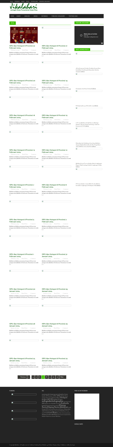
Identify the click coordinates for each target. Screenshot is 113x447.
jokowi (50, 403)
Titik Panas (58, 416)
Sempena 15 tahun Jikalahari (49, 415)
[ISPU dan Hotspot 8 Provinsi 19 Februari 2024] (56, 70)
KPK (47, 409)
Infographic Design (67, 401)
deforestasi (48, 398)
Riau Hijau (59, 413)
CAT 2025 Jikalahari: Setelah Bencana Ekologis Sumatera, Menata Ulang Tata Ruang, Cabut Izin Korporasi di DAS (87, 124)
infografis (46, 401)
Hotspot (63, 397)
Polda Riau (63, 411)
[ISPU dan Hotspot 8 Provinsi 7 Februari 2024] (24, 174)
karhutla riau (53, 405)
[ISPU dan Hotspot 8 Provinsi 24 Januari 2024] (24, 347)
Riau (55, 412)
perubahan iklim (56, 411)
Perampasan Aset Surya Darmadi (84, 89)
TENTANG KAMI (34, 1)
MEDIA (27, 1)
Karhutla (65, 403)
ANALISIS (27, 16)
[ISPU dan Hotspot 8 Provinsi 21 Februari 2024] (56, 35)
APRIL (54, 396)
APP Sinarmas (48, 396)
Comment (33, 50)
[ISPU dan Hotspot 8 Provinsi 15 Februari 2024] (56, 104)
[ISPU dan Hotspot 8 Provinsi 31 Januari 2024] (56, 243)
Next (62, 377)
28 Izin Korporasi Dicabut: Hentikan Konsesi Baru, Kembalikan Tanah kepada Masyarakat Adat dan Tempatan (88, 70)
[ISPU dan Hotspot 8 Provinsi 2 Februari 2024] (56, 209)
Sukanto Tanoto (45, 416)
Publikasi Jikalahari (58, 16)
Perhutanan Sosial (49, 411)
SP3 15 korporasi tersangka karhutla (63, 414)
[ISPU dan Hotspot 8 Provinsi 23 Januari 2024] (56, 347)
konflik (69, 407)
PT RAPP (46, 413)
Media (35, 16)
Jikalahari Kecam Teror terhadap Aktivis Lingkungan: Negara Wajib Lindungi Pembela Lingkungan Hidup (89, 164)
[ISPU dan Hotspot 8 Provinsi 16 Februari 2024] (24, 104)
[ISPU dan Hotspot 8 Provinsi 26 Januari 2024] (24, 313)
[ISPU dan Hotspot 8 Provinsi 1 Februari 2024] (24, 243)
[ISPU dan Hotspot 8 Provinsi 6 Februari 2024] (56, 174)
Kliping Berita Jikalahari (57, 407)
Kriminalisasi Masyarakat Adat (54, 409)
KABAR (22, 1)
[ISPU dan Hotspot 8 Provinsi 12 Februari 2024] (56, 139)
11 (57, 377)
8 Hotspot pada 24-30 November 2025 (85, 106)
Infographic (58, 401)
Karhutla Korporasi (46, 405)
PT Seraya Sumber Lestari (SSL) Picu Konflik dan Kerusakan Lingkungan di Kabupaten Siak (88, 184)
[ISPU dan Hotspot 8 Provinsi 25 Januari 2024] (56, 313)
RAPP (50, 413)
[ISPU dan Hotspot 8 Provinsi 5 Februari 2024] (24, 209)
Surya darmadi (52, 416)
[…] (10, 56)
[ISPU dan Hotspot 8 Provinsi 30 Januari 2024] (24, 278)
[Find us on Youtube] (99, 1)
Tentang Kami (73, 16)
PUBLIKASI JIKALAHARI (44, 1)
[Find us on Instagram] (102, 1)
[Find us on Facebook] (94, 1)
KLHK (57, 405)
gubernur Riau (55, 398)
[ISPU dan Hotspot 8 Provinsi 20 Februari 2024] (24, 70)
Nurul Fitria (25, 50)
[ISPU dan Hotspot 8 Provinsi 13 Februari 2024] (24, 139)
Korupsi (43, 409)
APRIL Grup (60, 396)
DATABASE (17, 1)
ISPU (43, 403)
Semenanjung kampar (66, 413)
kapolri (59, 403)
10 (53, 377)
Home (11, 1)
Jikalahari (47, 403)
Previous (23, 377)
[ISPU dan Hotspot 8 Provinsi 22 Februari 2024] (24, 35)
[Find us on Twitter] (96, 1)
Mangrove (62, 409)
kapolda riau (55, 403)
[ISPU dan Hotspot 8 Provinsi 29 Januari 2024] (56, 278)
